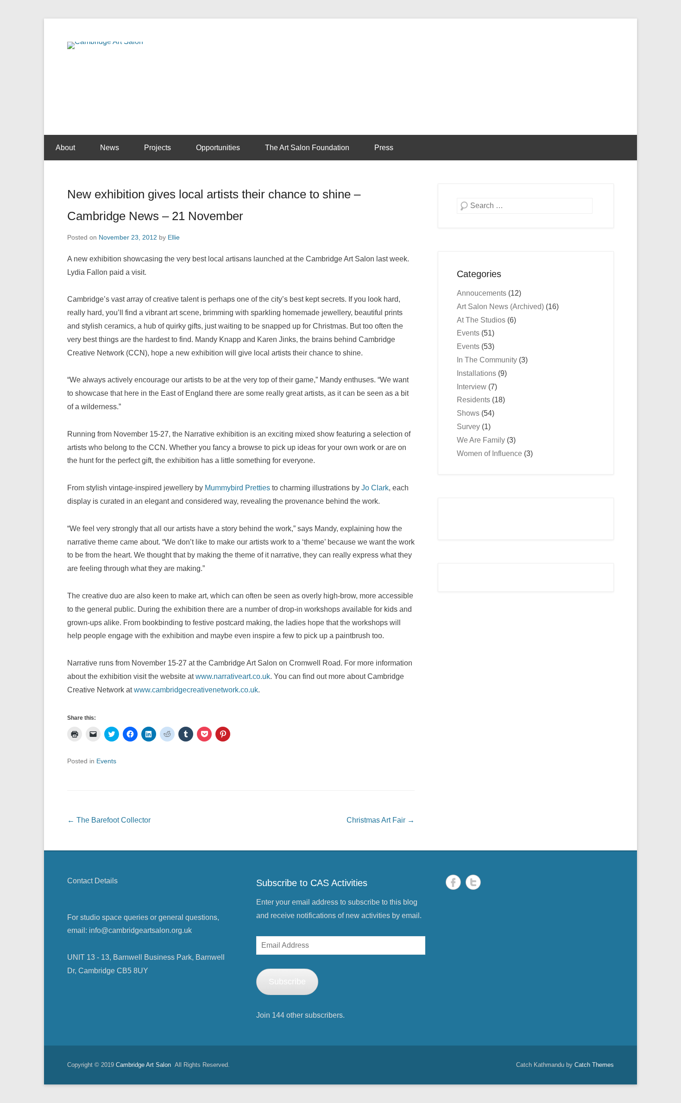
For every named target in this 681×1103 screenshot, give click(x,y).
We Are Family (481, 440)
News (109, 148)
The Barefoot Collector (109, 820)
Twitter (473, 882)
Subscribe (287, 981)
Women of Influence (489, 453)
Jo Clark (375, 488)
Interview (471, 387)
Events (106, 761)
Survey (468, 427)
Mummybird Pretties (237, 488)
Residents (473, 400)
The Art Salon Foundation (307, 148)
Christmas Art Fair (381, 820)
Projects (157, 148)
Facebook (453, 882)
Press (383, 148)
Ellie (174, 237)
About (65, 148)
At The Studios (481, 320)
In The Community (487, 360)
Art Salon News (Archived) (500, 307)
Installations (476, 373)
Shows (468, 413)
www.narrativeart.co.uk (232, 676)
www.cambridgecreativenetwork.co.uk (196, 690)
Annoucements (481, 293)
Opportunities (218, 148)
